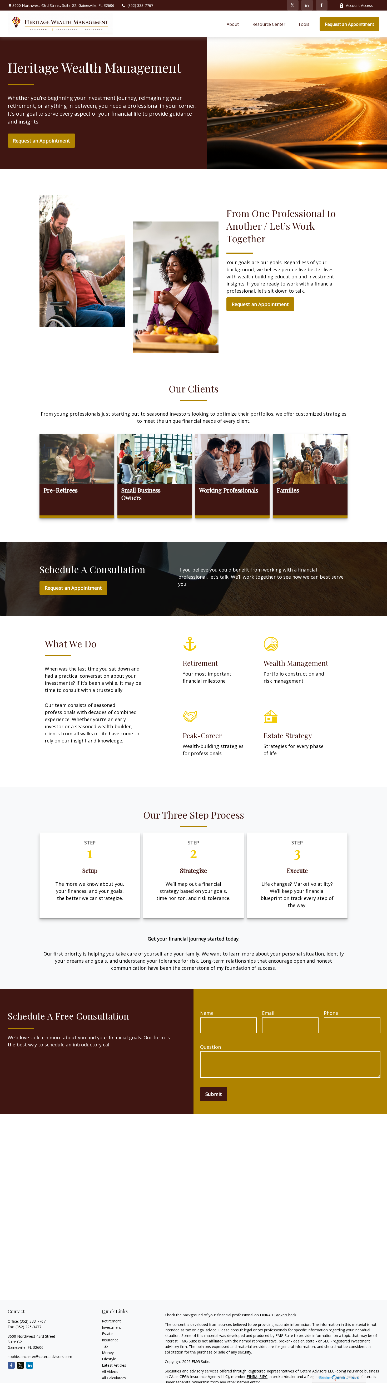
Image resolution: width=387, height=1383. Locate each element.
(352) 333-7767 (140, 5)
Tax (105, 1346)
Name (207, 1013)
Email (268, 1013)
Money (108, 1352)
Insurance (110, 1339)
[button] (233, 23)
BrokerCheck (285, 1314)
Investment (111, 1327)
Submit (213, 1094)
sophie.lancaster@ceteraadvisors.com (40, 1356)
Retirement (111, 1320)
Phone (331, 1013)
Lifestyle (109, 1358)
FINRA (252, 1376)
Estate (107, 1333)
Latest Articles (114, 1365)
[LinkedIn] (307, 5)
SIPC (263, 1376)
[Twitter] (293, 5)
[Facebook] (322, 5)
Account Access (359, 5)
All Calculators (114, 1377)
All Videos (110, 1371)
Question (210, 1047)
